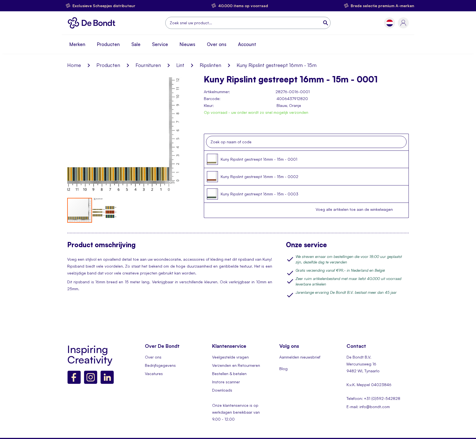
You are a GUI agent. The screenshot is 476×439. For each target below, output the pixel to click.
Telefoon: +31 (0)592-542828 (373, 398)
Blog (283, 368)
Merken (77, 44)
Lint (180, 65)
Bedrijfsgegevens (160, 365)
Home (74, 65)
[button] (389, 23)
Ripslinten (210, 65)
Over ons (216, 44)
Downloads (222, 390)
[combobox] (248, 23)
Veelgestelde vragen (230, 357)
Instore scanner (226, 381)
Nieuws (187, 44)
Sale (135, 44)
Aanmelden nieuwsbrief (299, 357)
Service (160, 44)
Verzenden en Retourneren (236, 365)
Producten (108, 44)
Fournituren (148, 65)
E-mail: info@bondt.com (368, 406)
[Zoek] (326, 23)
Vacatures (154, 373)
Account (247, 44)
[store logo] (93, 23)
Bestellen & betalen (229, 373)
